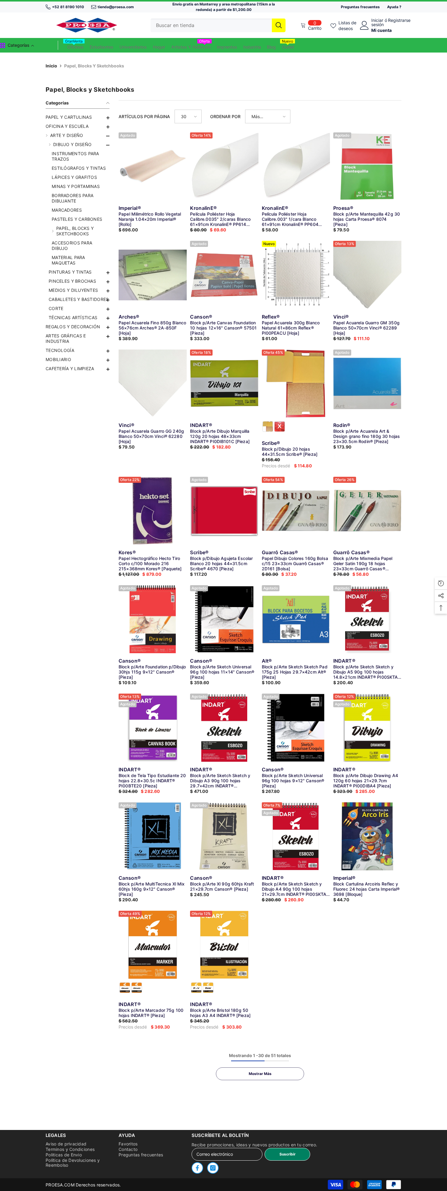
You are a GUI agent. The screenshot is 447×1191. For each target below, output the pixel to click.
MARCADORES (67, 210)
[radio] (268, 426)
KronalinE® (203, 208)
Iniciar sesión (377, 22)
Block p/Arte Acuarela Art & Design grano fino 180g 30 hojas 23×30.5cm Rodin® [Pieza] (366, 436)
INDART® (201, 425)
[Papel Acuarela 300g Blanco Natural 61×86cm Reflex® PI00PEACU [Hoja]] (296, 275)
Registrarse (399, 20)
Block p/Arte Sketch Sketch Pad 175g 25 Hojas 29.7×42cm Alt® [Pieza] (294, 672)
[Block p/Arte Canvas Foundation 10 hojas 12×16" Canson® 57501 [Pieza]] (224, 275)
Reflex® (271, 317)
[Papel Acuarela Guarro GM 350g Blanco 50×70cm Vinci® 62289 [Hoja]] (367, 275)
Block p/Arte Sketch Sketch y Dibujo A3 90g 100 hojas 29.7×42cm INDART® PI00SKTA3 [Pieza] (220, 780)
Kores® (127, 552)
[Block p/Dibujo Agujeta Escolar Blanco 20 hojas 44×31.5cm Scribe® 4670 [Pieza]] (224, 511)
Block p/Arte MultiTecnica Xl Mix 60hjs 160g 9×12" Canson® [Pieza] (152, 889)
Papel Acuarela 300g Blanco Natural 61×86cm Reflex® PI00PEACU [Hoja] (291, 328)
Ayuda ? (394, 7)
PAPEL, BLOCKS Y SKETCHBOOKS (75, 231)
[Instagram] (213, 1168)
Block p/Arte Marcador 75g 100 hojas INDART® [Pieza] (151, 1013)
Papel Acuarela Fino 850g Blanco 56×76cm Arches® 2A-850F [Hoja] (152, 328)
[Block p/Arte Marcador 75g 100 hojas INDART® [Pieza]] (153, 945)
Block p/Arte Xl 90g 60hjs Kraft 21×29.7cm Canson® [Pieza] (222, 886)
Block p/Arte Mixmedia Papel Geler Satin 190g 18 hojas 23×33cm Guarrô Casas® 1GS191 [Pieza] (363, 563)
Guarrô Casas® (280, 552)
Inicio (51, 65)
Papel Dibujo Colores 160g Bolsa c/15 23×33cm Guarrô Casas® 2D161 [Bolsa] (295, 563)
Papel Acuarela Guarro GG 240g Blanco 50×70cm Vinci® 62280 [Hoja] (151, 436)
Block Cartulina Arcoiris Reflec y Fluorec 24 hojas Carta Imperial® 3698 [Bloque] (366, 889)
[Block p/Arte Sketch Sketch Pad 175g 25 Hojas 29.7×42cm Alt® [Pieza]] (296, 619)
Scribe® (271, 443)
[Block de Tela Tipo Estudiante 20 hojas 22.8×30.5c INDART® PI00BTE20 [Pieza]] (153, 728)
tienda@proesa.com (116, 7)
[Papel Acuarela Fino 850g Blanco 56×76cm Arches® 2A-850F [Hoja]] (153, 275)
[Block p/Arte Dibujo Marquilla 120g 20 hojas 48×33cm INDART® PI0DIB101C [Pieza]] (224, 384)
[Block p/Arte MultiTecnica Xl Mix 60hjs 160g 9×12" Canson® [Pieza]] (153, 836)
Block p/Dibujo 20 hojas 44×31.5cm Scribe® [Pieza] (290, 451)
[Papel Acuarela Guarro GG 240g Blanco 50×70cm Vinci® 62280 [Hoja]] (153, 384)
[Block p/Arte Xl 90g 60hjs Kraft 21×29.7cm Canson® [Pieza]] (224, 836)
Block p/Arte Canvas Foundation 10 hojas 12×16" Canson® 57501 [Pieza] (223, 328)
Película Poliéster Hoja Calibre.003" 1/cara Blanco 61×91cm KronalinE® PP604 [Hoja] (290, 219)
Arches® (129, 317)
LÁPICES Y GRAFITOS (74, 177)
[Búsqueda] (218, 25)
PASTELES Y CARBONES (77, 219)
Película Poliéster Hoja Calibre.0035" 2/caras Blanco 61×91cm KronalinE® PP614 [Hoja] (220, 219)
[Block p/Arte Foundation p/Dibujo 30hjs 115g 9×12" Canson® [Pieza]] (153, 619)
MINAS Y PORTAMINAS (76, 186)
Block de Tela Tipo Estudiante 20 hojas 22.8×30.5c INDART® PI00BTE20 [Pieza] (152, 780)
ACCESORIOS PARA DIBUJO (72, 245)
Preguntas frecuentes (360, 7)
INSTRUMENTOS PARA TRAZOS (75, 156)
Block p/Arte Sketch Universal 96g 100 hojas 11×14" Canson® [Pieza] (222, 672)
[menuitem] (77, 117)
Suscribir (287, 1154)
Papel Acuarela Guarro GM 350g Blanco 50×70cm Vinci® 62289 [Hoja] (366, 328)
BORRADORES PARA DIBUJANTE (72, 198)
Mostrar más (260, 1073)
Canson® (201, 317)
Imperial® (130, 208)
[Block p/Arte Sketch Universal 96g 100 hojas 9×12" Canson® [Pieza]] (296, 728)
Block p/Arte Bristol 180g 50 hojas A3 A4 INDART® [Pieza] (220, 1013)
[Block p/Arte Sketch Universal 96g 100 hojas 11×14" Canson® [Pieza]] (224, 619)
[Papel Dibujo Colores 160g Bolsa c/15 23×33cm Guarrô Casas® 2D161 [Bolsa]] (296, 511)
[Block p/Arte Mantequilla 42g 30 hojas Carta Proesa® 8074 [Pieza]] (367, 166)
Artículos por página (144, 116)
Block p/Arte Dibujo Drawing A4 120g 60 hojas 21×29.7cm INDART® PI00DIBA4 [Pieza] (365, 780)
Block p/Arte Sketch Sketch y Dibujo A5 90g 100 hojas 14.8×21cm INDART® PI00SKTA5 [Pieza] (367, 672)
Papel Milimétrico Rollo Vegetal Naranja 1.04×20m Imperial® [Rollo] (150, 219)
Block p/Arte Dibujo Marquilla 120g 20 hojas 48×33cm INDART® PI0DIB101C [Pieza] (220, 436)
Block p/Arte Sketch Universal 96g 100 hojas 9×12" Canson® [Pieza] (293, 780)
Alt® (267, 661)
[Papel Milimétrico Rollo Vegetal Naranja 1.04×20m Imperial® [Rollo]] (153, 166)
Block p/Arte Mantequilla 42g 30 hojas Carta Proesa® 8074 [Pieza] (366, 219)
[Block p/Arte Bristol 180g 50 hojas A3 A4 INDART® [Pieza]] (224, 945)
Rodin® (342, 425)
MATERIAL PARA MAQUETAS (68, 260)
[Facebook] (197, 1168)
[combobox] (211, 25)
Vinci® (341, 317)
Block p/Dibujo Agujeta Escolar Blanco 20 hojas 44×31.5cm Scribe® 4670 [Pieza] (221, 563)
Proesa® (343, 208)
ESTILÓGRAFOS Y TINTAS (79, 168)
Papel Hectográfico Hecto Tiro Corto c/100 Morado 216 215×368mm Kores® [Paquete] (150, 563)
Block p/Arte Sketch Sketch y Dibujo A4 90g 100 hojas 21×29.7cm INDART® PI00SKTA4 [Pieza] (295, 889)
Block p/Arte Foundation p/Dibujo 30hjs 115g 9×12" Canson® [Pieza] (152, 672)
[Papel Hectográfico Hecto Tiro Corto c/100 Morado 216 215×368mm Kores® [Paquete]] (153, 511)
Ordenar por (225, 116)
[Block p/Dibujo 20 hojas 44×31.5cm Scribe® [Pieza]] (296, 384)
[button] (77, 309)
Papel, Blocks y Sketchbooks (94, 65)
